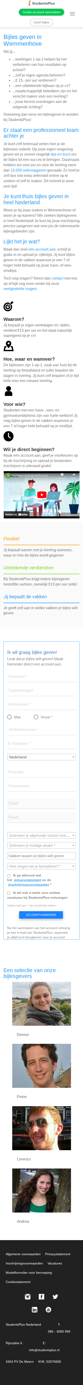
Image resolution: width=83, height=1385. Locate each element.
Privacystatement (57, 1254)
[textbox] (41, 835)
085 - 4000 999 (59, 1331)
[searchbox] (42, 855)
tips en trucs (60, 154)
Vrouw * (46, 717)
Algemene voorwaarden (23, 1254)
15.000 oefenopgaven (28, 170)
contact (57, 278)
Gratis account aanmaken (41, 12)
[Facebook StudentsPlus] (41, 1296)
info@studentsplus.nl (44, 1350)
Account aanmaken (41, 915)
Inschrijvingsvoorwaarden (24, 1263)
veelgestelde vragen (20, 289)
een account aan (42, 249)
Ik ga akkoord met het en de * (29, 879)
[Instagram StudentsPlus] (27, 1296)
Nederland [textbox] (18, 757)
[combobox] (41, 757)
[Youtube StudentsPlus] (48, 1309)
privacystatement (27, 880)
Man (17, 717)
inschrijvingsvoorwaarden (28, 884)
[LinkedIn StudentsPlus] (34, 1309)
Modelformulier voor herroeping (29, 1272)
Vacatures (54, 1263)
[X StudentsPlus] (55, 1296)
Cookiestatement (18, 1282)
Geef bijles (41, 22)
